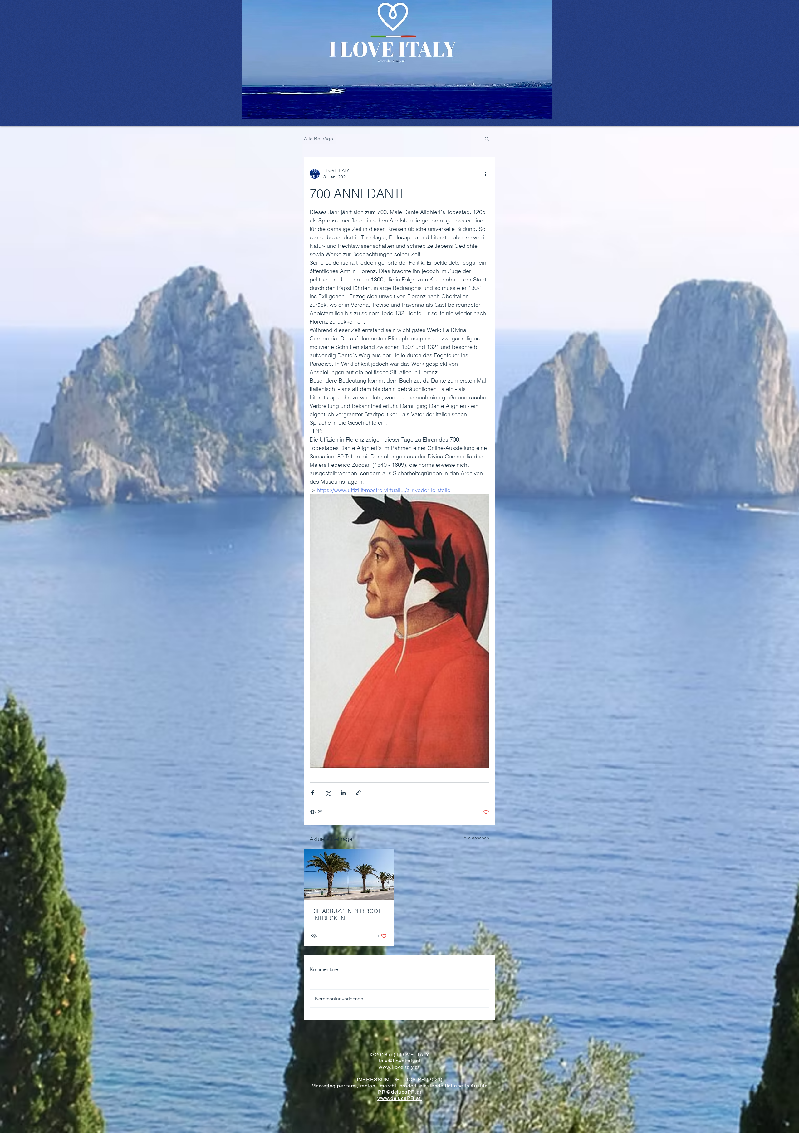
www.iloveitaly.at (399, 1067)
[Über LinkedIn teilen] (343, 793)
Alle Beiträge (318, 138)
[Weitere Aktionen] (485, 174)
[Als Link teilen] (358, 793)
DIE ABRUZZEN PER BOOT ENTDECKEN (346, 914)
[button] (487, 138)
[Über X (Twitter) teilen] (328, 793)
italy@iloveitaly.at (398, 1061)
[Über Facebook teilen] (313, 793)
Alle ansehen (476, 838)
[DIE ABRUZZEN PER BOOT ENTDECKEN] (349, 874)
